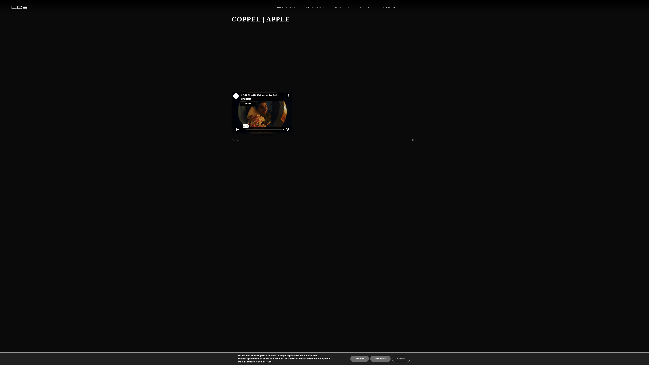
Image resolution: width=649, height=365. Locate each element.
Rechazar (380, 358)
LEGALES (266, 361)
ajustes (326, 358)
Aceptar (359, 358)
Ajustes (401, 358)
